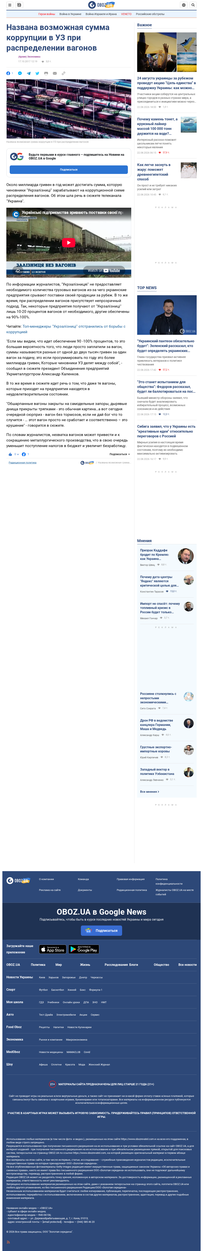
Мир (59, 965)
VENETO (126, 14)
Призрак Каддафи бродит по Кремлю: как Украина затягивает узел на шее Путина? (154, 554)
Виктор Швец (147, 565)
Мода (82, 1064)
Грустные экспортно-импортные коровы (156, 749)
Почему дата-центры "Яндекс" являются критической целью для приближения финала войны (158, 581)
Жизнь (85, 965)
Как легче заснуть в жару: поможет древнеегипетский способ (153, 172)
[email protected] (52, 1221)
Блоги (133, 965)
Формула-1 (95, 989)
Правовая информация (131, 879)
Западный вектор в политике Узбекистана (157, 772)
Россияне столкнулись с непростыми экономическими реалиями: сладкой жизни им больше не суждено (160, 698)
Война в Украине (70, 14)
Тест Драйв (46, 1014)
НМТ (104, 1002)
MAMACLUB (73, 1052)
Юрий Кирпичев (149, 757)
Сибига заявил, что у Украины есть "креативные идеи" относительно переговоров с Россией (166, 431)
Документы (85, 890)
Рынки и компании (50, 1039)
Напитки (58, 1027)
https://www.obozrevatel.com (137, 1139)
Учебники (53, 1002)
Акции (83, 1014)
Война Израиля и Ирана (101, 14)
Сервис (95, 1014)
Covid (87, 1052)
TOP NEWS (147, 287)
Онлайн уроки (71, 1002)
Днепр (83, 977)
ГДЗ (41, 1002)
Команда (83, 879)
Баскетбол (57, 989)
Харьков (53, 977)
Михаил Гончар (149, 618)
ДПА (86, 1002)
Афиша (43, 1064)
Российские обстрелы (150, 14)
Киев (42, 977)
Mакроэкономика (76, 1039)
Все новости (187, 965)
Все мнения (148, 791)
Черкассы (97, 977)
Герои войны (46, 14)
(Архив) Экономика (29, 56)
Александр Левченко (152, 780)
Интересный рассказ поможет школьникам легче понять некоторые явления (156, 143)
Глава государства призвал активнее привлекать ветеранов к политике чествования (161, 360)
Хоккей (72, 989)
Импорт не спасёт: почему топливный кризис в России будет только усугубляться (160, 608)
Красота (70, 1064)
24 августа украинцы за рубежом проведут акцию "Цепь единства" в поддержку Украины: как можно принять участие (166, 83)
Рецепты (44, 1027)
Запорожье (69, 977)
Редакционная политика (22, 462)
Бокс (83, 989)
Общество (161, 965)
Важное (144, 25)
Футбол (43, 989)
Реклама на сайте (50, 890)
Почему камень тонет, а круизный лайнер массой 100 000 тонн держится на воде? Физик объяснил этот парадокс (157, 126)
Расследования (116, 965)
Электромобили (66, 1014)
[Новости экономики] (87, 463)
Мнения (144, 540)
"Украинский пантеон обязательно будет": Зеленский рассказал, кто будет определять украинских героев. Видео (165, 346)
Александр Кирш (149, 735)
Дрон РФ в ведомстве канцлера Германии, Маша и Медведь (156, 725)
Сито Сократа (148, 708)
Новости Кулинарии (79, 1027)
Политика (38, 965)
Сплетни (56, 1064)
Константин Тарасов (152, 591)
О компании (46, 879)
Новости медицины (51, 1052)
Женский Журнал (99, 1064)
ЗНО (95, 1002)
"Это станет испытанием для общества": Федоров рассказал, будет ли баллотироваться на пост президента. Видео (166, 387)
